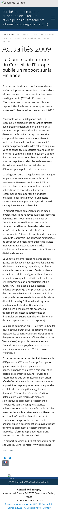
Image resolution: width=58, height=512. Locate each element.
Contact (47, 507)
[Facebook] (4, 458)
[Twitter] (9, 458)
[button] (29, 3)
